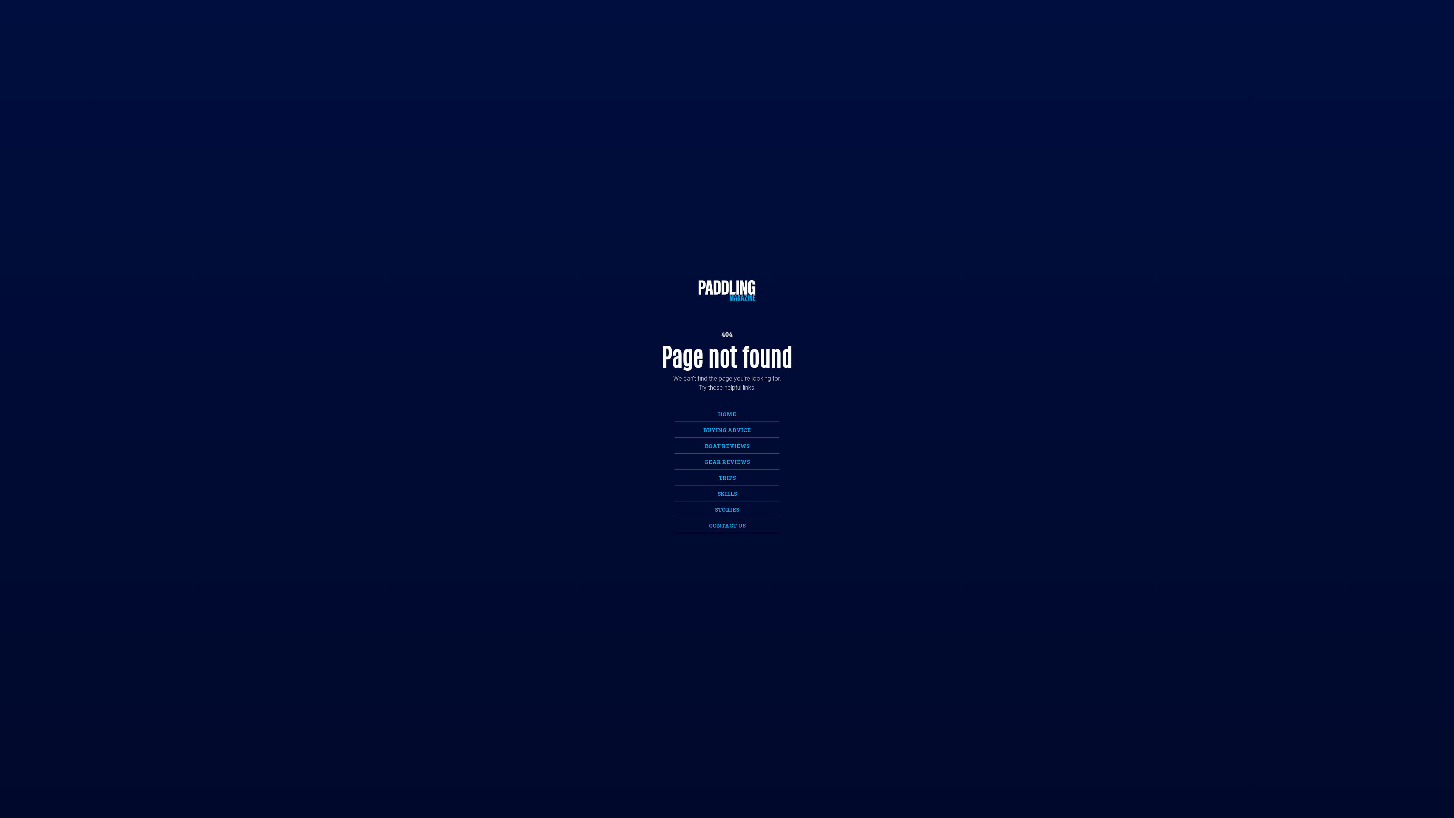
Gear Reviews (727, 461)
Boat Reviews (727, 446)
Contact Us (727, 525)
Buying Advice (727, 430)
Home (727, 414)
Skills (727, 493)
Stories (727, 509)
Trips (727, 477)
